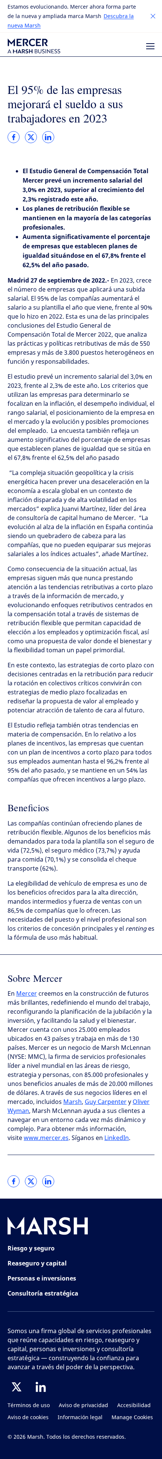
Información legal (80, 1417)
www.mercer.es (46, 1138)
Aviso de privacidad (83, 1405)
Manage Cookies (132, 1417)
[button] (153, 16)
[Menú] (150, 46)
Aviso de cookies (28, 1417)
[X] (17, 1387)
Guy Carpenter (106, 1102)
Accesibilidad (134, 1405)
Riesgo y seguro (31, 1248)
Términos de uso (29, 1405)
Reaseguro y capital (37, 1263)
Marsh (72, 1102)
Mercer (26, 993)
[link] (13, 137)
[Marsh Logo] (48, 1227)
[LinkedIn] (41, 1387)
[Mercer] (34, 46)
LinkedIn (116, 1138)
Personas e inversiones (42, 1278)
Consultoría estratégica (43, 1293)
